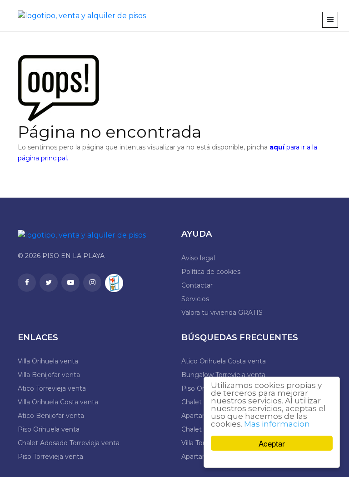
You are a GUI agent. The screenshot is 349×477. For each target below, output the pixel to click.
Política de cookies (210, 272)
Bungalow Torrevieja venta (223, 375)
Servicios (195, 299)
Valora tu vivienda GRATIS (222, 312)
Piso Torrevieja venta (50, 456)
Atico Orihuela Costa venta (223, 361)
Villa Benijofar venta (49, 375)
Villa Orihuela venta (48, 361)
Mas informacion (277, 423)
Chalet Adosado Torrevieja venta (69, 443)
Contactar (197, 285)
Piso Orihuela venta (49, 429)
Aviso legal (198, 258)
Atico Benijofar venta (51, 416)
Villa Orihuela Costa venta (58, 402)
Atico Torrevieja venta (52, 388)
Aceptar (272, 443)
